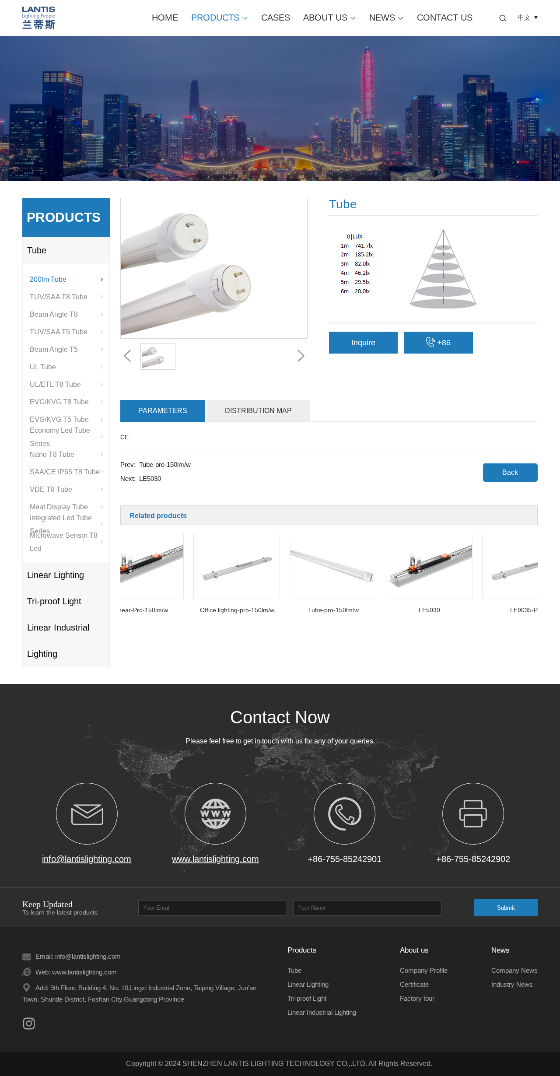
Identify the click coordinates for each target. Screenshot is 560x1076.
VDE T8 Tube (51, 489)
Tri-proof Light (54, 601)
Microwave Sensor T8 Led (64, 542)
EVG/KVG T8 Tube (59, 402)
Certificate (414, 984)
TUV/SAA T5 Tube (59, 332)
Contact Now (280, 717)
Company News (514, 970)
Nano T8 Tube (52, 454)
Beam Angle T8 (54, 314)
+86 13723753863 (438, 346)
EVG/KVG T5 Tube (59, 419)
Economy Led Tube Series (60, 437)
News (386, 17)
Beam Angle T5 (54, 349)
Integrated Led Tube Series (61, 524)
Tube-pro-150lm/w (165, 464)
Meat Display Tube (59, 507)
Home (165, 17)
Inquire (363, 342)
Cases (275, 17)
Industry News (512, 984)
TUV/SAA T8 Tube (59, 297)
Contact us (444, 17)
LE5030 (150, 478)
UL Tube (43, 367)
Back (510, 472)
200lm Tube (48, 279)
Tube (36, 250)
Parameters (162, 410)
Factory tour (417, 998)
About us (329, 17)
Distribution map (258, 410)
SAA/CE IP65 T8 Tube (65, 472)
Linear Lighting (55, 575)
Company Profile (424, 970)
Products (219, 17)
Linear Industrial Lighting (58, 641)
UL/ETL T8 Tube (55, 384)
